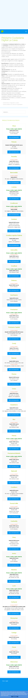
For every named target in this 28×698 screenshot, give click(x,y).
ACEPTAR (15, 696)
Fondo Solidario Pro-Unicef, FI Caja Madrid (12, 104)
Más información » (14, 152)
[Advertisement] (14, 15)
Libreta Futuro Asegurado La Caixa (11, 102)
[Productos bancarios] (2, 31)
